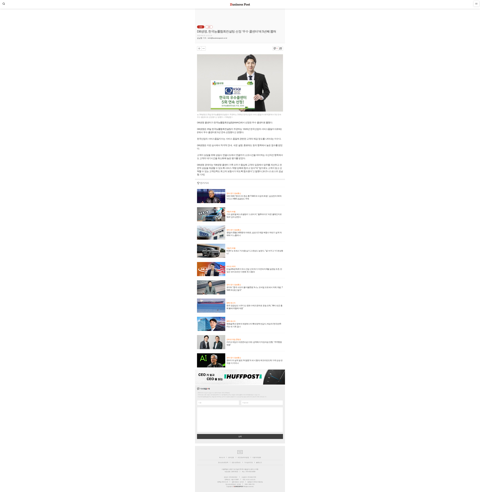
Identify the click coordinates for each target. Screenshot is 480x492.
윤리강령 (231, 457)
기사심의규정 (248, 462)
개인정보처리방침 (243, 457)
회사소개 (222, 457)
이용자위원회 (256, 457)
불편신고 (259, 462)
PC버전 (240, 452)
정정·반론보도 (236, 462)
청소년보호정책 (223, 462)
